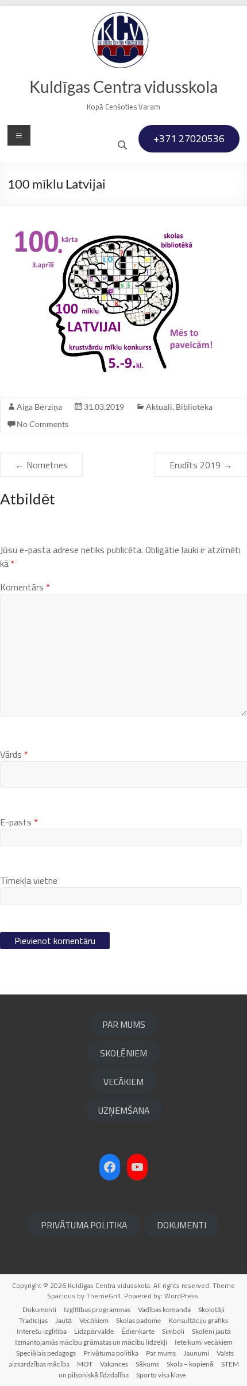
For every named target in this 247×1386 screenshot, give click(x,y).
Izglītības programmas (97, 1309)
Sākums (147, 1364)
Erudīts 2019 (200, 464)
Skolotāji (211, 1309)
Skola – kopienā (190, 1364)
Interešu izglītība (42, 1331)
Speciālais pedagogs (46, 1353)
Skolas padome (138, 1320)
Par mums (161, 1353)
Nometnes (41, 464)
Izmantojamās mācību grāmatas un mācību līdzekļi (91, 1342)
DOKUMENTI (181, 1225)
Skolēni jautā (211, 1331)
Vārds (14, 754)
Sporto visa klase (161, 1375)
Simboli (173, 1331)
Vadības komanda (164, 1309)
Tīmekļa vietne (28, 880)
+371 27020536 (189, 138)
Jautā (63, 1320)
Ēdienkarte (138, 1331)
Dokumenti (39, 1309)
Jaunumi (196, 1353)
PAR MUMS (123, 1024)
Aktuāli (159, 407)
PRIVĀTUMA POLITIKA (84, 1225)
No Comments (42, 424)
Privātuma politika (110, 1353)
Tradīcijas (33, 1320)
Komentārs (25, 587)
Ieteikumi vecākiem (204, 1342)
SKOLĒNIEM (123, 1053)
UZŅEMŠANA (123, 1110)
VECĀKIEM (123, 1081)
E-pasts (19, 822)
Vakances (114, 1364)
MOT (84, 1364)
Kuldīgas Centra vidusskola (123, 86)
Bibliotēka (194, 407)
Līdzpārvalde (94, 1331)
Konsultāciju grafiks (198, 1320)
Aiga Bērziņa (39, 407)
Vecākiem (94, 1320)
